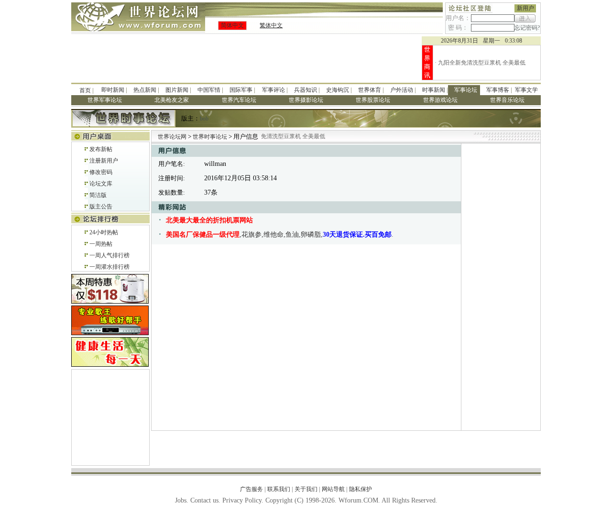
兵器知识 (305, 90)
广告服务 (251, 489)
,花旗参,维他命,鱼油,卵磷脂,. (279, 234)
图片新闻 (176, 90)
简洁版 (98, 195)
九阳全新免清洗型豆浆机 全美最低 (481, 62)
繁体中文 (271, 25)
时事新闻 (433, 90)
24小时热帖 (103, 232)
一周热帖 (100, 244)
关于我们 (306, 489)
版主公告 (100, 206)
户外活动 (401, 90)
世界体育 (369, 90)
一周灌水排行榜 (109, 266)
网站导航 (333, 489)
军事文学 (526, 90)
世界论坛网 (172, 136)
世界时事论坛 (211, 136)
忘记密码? (527, 27)
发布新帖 (100, 149)
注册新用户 (103, 160)
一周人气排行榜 (109, 255)
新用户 (525, 8)
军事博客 (497, 90)
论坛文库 (100, 183)
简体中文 (232, 25)
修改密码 (100, 172)
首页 (85, 90)
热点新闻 (144, 90)
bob (204, 118)
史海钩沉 (337, 90)
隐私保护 (360, 489)
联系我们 (278, 489)
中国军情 (208, 90)
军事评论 (273, 90)
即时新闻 (112, 90)
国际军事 (241, 90)
